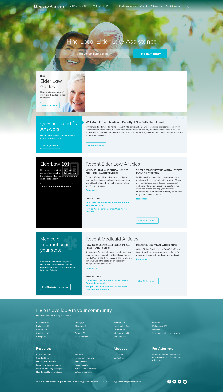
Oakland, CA (158, 322)
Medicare (79, 354)
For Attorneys (173, 6)
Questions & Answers (151, 6)
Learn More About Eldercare (56, 186)
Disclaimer (118, 354)
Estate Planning (43, 354)
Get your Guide (49, 105)
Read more (91, 190)
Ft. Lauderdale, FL (83, 336)
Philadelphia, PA (159, 326)
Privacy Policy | (78, 382)
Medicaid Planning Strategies (49, 368)
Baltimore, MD (42, 326)
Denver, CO (80, 333)
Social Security (81, 365)
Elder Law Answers (49, 6)
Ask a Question (50, 145)
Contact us (119, 358)
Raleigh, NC (41, 336)
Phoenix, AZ (158, 329)
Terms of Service (134, 382)
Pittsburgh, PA (42, 322)
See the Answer (96, 145)
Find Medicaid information (55, 287)
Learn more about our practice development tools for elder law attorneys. (166, 357)
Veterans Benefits (83, 372)
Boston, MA (41, 329)
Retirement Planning (84, 358)
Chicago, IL (80, 322)
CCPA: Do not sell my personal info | (113, 382)
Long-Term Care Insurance (48, 365)
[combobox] (92, 53)
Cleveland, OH (81, 326)
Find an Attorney (127, 6)
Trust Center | (66, 382)
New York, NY (120, 336)
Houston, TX (119, 322)
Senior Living (81, 361)
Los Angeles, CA (121, 326)
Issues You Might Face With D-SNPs (156, 245)
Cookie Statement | (91, 382)
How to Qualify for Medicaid (49, 372)
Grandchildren (42, 358)
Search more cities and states (166, 333)
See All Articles (146, 220)
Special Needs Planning (86, 368)
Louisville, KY (119, 329)
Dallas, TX (79, 329)
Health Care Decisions (46, 361)
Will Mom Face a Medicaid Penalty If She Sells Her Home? (125, 122)
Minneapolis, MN (121, 333)
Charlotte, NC (42, 333)
